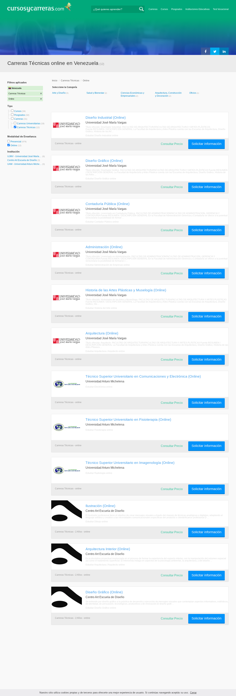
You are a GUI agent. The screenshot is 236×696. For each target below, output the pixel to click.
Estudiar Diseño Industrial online (102, 135)
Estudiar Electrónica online (99, 387)
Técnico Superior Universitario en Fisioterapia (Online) (128, 419)
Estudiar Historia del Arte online (101, 308)
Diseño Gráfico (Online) (104, 161)
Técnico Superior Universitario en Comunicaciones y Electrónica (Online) (143, 376)
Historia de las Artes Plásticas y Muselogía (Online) (126, 290)
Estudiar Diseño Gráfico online (101, 178)
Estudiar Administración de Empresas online (108, 265)
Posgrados (176, 9)
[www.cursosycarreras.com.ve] (39, 8)
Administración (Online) (104, 247)
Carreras (153, 9)
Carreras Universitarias (28, 123)
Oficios (193, 93)
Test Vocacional (221, 9)
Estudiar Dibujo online (97, 521)
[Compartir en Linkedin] (224, 51)
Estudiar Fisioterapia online (99, 430)
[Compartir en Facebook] (205, 51)
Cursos (164, 9)
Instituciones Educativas (197, 9)
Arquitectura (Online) (102, 333)
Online (14, 145)
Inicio (54, 80)
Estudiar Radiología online (99, 473)
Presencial (16, 141)
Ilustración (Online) (100, 506)
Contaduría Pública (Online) (107, 204)
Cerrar (193, 692)
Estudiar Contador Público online (102, 222)
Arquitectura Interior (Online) (108, 549)
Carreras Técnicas (26, 127)
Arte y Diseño (59, 93)
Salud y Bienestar (95, 93)
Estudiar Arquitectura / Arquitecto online (105, 351)
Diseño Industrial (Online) (106, 117)
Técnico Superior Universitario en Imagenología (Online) (130, 463)
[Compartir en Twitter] (214, 51)
